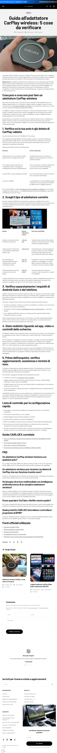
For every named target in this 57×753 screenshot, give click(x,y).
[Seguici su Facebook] (3, 740)
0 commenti (40, 32)
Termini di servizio (43, 608)
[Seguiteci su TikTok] (15, 740)
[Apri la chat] (3, 750)
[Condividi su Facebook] (9, 542)
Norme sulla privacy (32, 608)
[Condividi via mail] (21, 542)
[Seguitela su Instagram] (7, 740)
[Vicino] (52, 707)
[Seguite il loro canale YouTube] (11, 740)
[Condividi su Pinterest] (17, 542)
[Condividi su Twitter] (13, 542)
